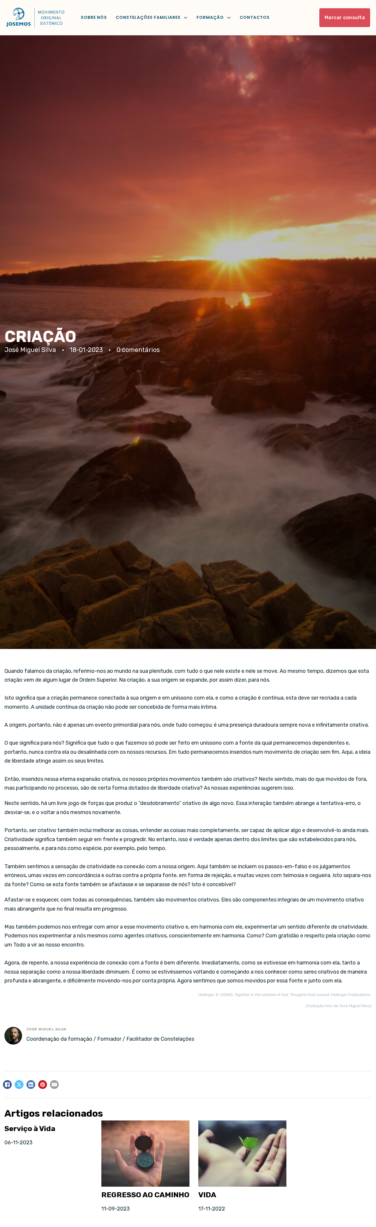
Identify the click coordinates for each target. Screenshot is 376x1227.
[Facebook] (7, 1084)
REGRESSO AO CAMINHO (145, 1194)
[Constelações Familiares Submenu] (186, 18)
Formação (210, 17)
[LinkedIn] (30, 1084)
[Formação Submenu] (229, 18)
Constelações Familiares (148, 17)
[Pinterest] (42, 1084)
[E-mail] (54, 1084)
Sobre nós (94, 17)
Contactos (255, 17)
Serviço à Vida (29, 1128)
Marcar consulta (345, 17)
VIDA (207, 1194)
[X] (19, 1084)
